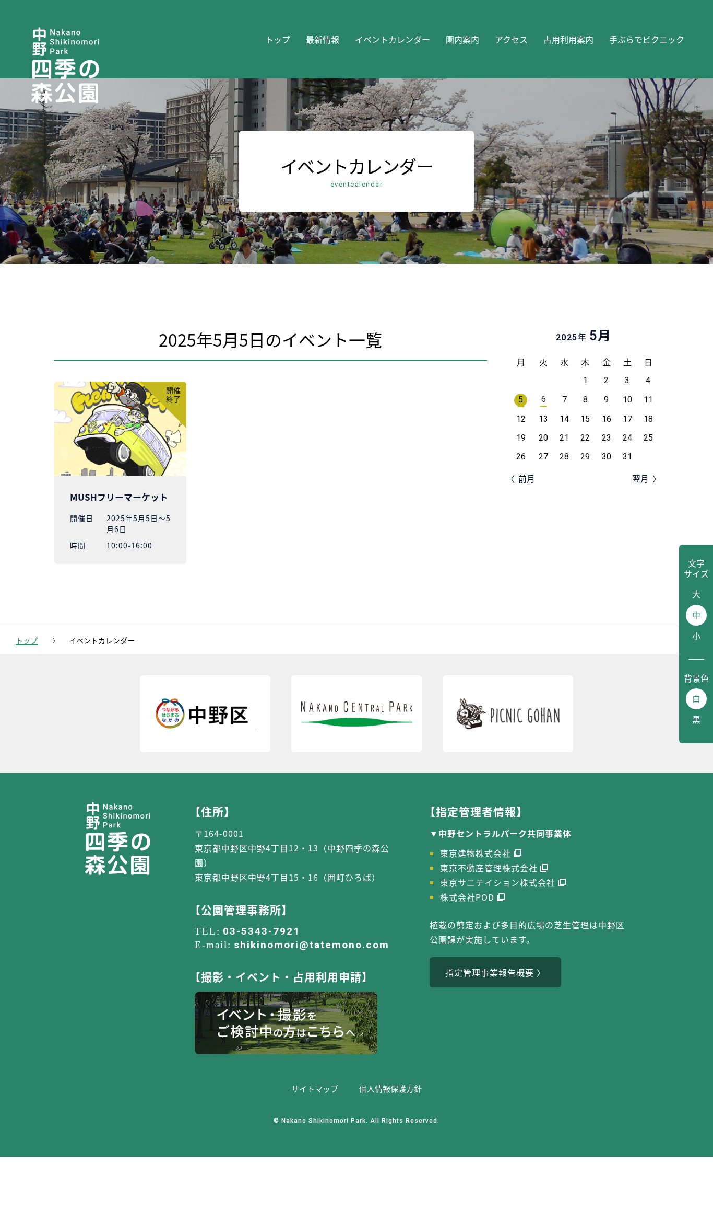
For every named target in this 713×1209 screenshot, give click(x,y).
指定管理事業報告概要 (489, 972)
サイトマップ (314, 1088)
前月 (526, 478)
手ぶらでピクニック (646, 39)
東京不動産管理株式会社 (489, 867)
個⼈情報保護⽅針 (390, 1088)
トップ (277, 39)
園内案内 (462, 39)
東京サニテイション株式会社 (497, 882)
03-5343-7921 (261, 931)
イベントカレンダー (392, 39)
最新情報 (322, 39)
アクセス (511, 39)
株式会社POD (467, 897)
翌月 (640, 478)
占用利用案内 (568, 39)
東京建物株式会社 (475, 853)
